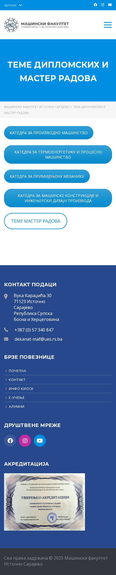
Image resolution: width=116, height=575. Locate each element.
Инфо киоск (21, 388)
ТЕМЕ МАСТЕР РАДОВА (35, 221)
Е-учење (17, 397)
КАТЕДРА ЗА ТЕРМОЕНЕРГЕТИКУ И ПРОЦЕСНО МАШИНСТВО (58, 154)
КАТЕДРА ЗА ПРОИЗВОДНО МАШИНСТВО (49, 132)
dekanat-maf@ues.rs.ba (38, 339)
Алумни (17, 406)
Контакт (17, 379)
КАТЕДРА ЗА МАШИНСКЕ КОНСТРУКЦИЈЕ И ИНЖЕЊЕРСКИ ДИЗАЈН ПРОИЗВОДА (58, 198)
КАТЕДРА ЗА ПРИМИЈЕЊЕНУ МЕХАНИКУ (47, 176)
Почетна (17, 370)
